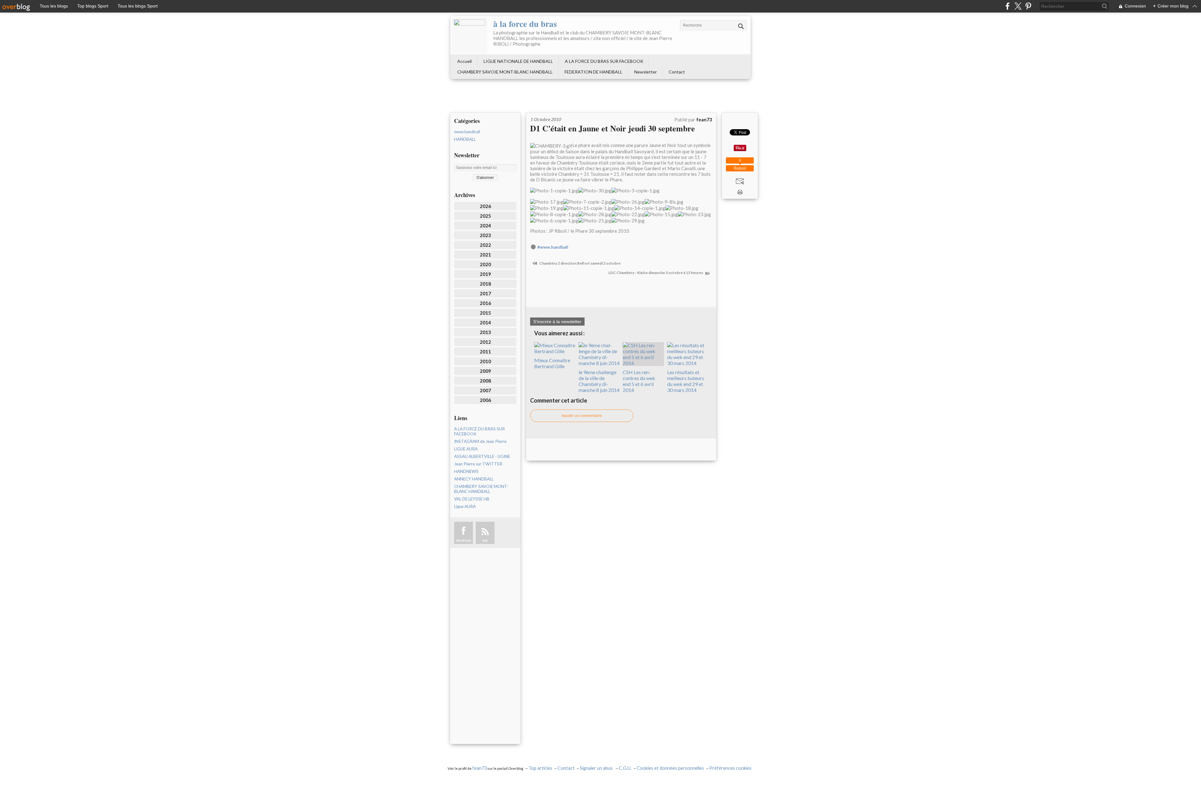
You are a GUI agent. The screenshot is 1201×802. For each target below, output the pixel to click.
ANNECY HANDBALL (474, 478)
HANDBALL (465, 139)
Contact (677, 71)
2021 (485, 254)
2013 (485, 332)
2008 (485, 380)
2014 (485, 322)
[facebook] (1007, 6)
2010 (485, 361)
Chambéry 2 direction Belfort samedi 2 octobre (580, 263)
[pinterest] (1028, 6)
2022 (485, 245)
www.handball (467, 131)
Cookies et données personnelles (670, 768)
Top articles (540, 768)
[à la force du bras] (469, 35)
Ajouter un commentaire (581, 416)
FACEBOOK (463, 540)
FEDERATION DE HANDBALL (593, 71)
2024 (485, 225)
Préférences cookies (730, 768)
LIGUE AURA (466, 448)
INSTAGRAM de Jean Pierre (480, 441)
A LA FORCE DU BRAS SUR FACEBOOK (604, 61)
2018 (485, 284)
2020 (485, 264)
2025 (485, 216)
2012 (485, 342)
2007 (485, 390)
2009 (485, 371)
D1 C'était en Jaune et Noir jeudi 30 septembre (612, 128)
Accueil (464, 61)
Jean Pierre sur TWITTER (478, 463)
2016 (485, 303)
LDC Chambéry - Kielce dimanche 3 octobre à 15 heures (656, 272)
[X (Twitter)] (1018, 6)
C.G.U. (625, 768)
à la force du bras (525, 24)
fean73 (479, 768)
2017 (485, 293)
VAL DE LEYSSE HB (471, 498)
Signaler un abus (597, 768)
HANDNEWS (466, 471)
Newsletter (645, 71)
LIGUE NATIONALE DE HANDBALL (518, 61)
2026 (485, 206)
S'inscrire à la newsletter (557, 321)
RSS (485, 540)
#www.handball (552, 247)
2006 (485, 400)
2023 (485, 235)
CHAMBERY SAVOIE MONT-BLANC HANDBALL (505, 71)
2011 (485, 351)
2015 (485, 313)
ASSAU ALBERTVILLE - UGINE (482, 456)
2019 (485, 274)
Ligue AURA (465, 506)
